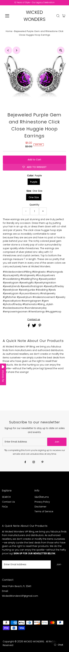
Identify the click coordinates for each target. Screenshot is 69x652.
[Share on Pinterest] (40, 326)
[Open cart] (63, 16)
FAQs (5, 506)
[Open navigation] (10, 16)
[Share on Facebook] (29, 326)
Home (9, 31)
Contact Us (8, 501)
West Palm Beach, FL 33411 (16, 586)
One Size (34, 197)
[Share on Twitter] (34, 326)
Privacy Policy (42, 501)
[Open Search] (57, 15)
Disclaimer (40, 506)
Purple (33, 182)
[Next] (16, 50)
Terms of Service (43, 511)
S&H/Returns (41, 497)
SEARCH (6, 497)
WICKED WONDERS (34, 641)
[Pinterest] (42, 462)
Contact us (33, 319)
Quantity (34, 204)
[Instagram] (34, 462)
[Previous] (8, 50)
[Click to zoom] (60, 50)
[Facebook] (25, 462)
